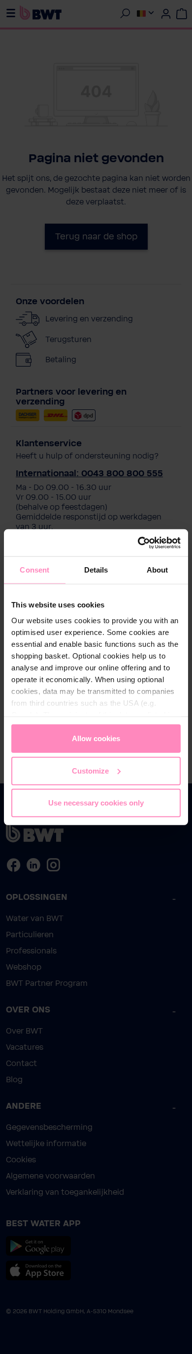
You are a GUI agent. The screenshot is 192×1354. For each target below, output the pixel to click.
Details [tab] (96, 570)
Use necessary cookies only (96, 803)
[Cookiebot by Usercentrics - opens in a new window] (138, 542)
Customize (90, 770)
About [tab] (157, 570)
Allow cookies (96, 738)
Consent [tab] (34, 570)
